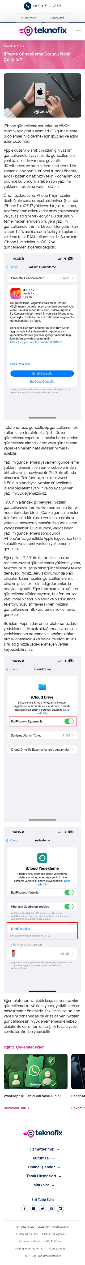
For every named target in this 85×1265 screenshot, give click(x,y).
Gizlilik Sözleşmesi (53, 1234)
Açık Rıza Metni (57, 1248)
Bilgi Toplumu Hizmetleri (46, 1255)
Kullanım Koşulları (27, 1234)
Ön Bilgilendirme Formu (29, 1248)
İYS (26, 1255)
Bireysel (57, 18)
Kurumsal (29, 18)
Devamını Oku (15, 1108)
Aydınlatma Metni (29, 1241)
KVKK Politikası (53, 1241)
